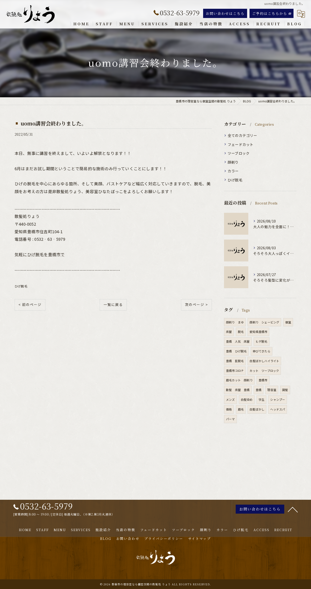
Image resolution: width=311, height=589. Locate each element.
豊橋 (258, 390)
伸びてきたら (261, 351)
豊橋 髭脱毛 (235, 361)
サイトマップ (199, 538)
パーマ (230, 419)
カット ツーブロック (264, 370)
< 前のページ (30, 304)
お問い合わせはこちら (225, 13)
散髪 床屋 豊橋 (238, 390)
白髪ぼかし (257, 409)
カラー (233, 170)
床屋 (229, 332)
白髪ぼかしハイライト (264, 361)
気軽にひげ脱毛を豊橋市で (40, 254)
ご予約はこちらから (269, 13)
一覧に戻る (113, 304)
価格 (229, 409)
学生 (261, 399)
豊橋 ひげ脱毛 (236, 351)
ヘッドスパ (277, 409)
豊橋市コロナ (235, 370)
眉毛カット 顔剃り (239, 380)
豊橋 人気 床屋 (238, 341)
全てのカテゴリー (242, 135)
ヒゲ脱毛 (262, 341)
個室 (288, 322)
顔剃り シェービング (264, 322)
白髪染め (247, 399)
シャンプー (277, 399)
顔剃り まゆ (235, 322)
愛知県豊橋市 (258, 332)
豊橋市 (263, 380)
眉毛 (241, 409)
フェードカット (240, 144)
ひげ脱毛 (21, 286)
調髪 (285, 390)
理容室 (271, 390)
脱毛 (241, 332)
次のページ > (196, 304)
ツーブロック (239, 153)
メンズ (230, 399)
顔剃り (233, 162)
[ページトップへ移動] (293, 509)
